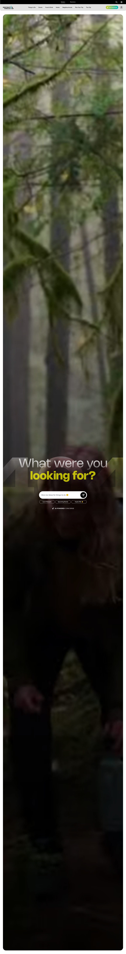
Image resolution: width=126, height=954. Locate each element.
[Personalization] (121, 7)
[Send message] (83, 495)
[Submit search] (116, 2)
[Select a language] (121, 2)
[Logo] (8, 7)
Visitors (63, 2)
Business (73, 2)
